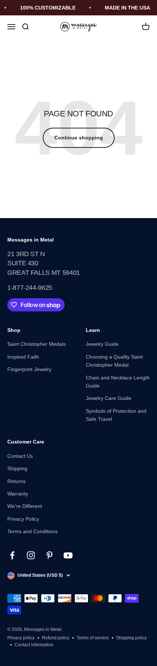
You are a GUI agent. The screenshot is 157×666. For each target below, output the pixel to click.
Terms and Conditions (32, 531)
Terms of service (93, 637)
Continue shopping (78, 138)
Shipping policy (131, 637)
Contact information (34, 644)
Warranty (17, 494)
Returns (16, 481)
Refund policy (55, 637)
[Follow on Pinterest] (49, 555)
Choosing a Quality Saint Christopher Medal (114, 361)
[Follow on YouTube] (68, 555)
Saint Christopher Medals (36, 344)
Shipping (17, 468)
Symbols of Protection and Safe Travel (116, 415)
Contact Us (20, 456)
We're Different (24, 506)
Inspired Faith (23, 357)
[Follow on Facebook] (12, 555)
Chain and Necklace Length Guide (118, 382)
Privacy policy (21, 637)
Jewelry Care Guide (108, 398)
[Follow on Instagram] (31, 555)
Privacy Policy (23, 519)
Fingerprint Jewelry (29, 369)
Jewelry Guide (102, 344)
